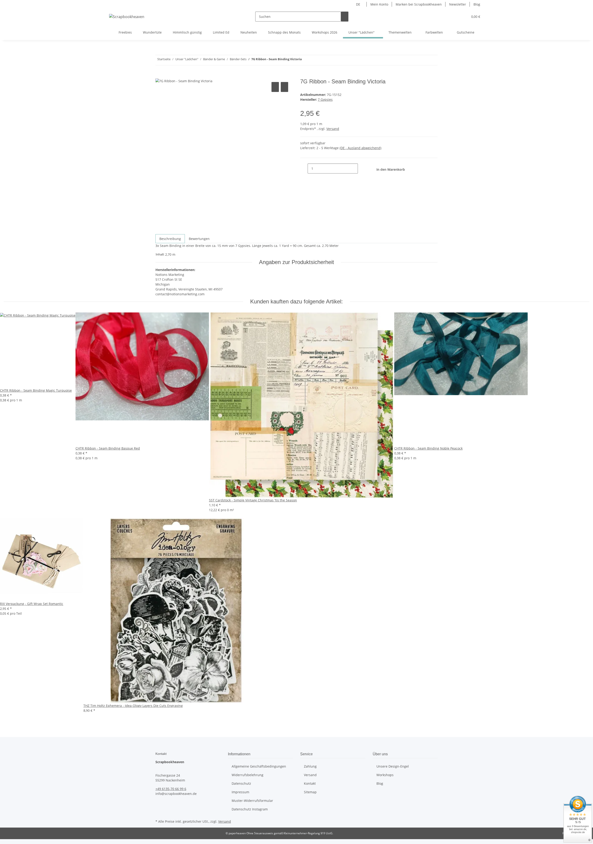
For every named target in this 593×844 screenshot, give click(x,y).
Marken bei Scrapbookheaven (419, 4)
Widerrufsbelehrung (247, 775)
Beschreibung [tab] (170, 238)
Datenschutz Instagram (250, 809)
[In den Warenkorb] (159, 75)
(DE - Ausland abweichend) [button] (360, 148)
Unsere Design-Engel (392, 766)
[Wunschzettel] (463, 17)
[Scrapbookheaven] (126, 16)
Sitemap (310, 792)
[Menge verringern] (304, 168)
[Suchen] (344, 17)
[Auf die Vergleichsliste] (275, 87)
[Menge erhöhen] (361, 168)
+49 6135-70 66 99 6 (170, 789)
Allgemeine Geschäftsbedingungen (259, 766)
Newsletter (457, 4)
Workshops (385, 775)
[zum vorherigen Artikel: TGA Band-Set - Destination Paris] (314, 60)
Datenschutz (241, 783)
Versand (332, 128)
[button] (455, 17)
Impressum (240, 792)
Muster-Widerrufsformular (252, 800)
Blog (476, 4)
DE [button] (358, 4)
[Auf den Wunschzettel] (284, 87)
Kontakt (310, 783)
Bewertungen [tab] (199, 238)
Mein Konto (379, 4)
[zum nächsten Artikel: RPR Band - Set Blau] (305, 60)
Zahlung (310, 766)
